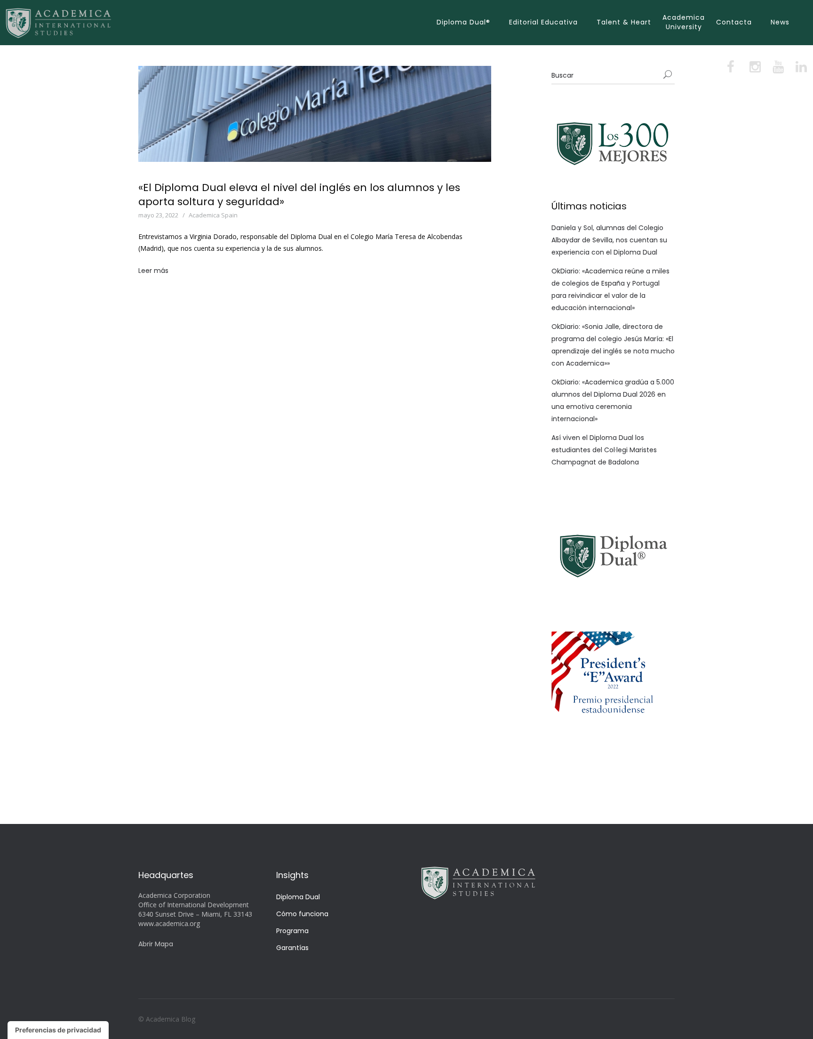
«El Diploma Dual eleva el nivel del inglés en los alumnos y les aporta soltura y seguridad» (299, 194)
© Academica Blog (166, 1019)
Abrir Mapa (155, 944)
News (780, 22)
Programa (292, 930)
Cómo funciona (302, 914)
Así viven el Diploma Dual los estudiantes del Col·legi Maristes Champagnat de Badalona (604, 450)
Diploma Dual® (463, 22)
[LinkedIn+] (800, 69)
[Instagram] (754, 69)
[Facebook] (731, 69)
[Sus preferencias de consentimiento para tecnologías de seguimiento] (58, 1030)
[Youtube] (777, 69)
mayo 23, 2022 (158, 215)
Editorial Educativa (543, 22)
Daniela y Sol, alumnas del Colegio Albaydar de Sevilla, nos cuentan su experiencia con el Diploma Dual (609, 240)
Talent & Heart (624, 22)
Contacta (734, 22)
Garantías (292, 947)
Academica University (683, 22)
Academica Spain (213, 215)
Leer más (153, 270)
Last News (262, 215)
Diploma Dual (298, 897)
